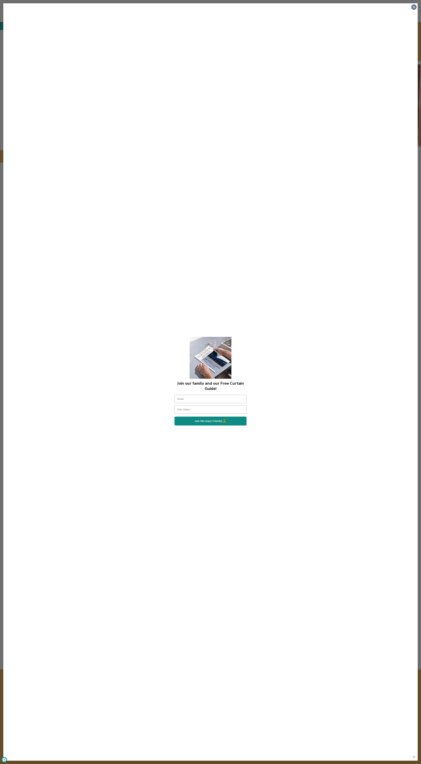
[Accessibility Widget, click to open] (4, 759)
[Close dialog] (413, 7)
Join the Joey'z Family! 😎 (210, 421)
